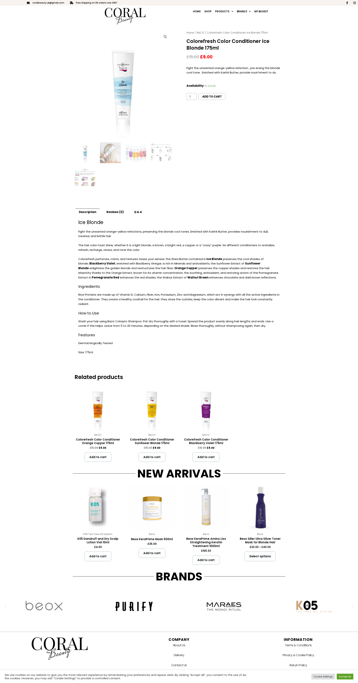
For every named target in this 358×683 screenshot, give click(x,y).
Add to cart (212, 96)
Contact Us (179, 665)
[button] (165, 36)
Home (197, 11)
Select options (260, 556)
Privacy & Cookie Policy (298, 655)
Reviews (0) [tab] (115, 212)
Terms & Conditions (298, 645)
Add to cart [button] (97, 457)
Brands (242, 11)
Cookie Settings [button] (323, 676)
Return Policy (298, 665)
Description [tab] (87, 212)
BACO (200, 33)
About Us (179, 645)
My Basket (261, 11)
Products (222, 11)
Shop (208, 11)
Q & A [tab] (138, 212)
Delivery (179, 655)
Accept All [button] (345, 676)
